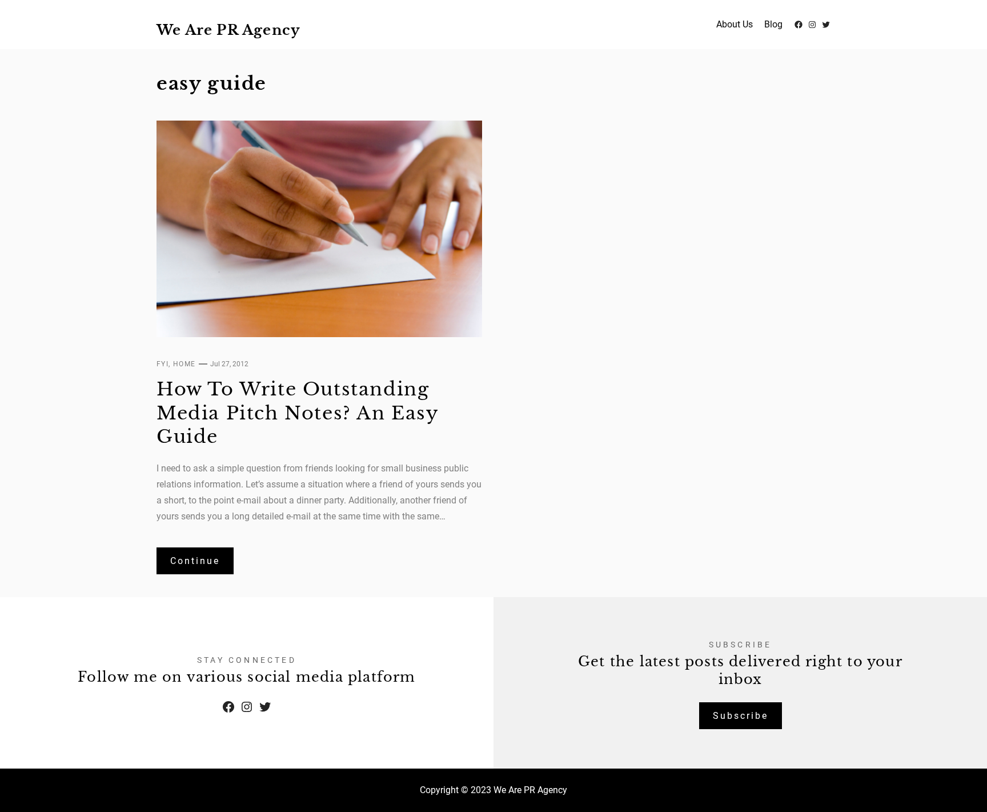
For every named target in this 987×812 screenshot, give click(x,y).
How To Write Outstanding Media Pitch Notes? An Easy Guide (298, 413)
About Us (734, 24)
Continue (195, 560)
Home (184, 364)
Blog (773, 24)
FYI (162, 364)
